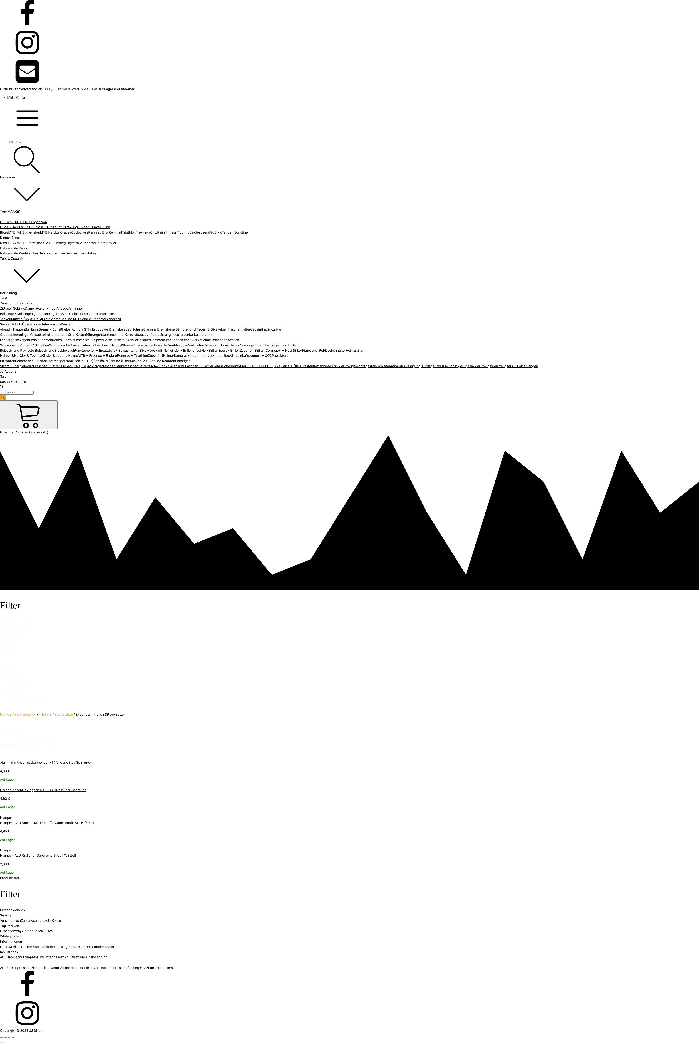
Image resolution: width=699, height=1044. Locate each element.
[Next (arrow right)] (5, 1042)
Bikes (4, 232)
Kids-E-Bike (9, 243)
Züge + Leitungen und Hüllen (276, 345)
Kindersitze (221, 355)
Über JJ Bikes (10, 947)
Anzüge (62, 308)
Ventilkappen (178, 345)
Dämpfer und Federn (191, 329)
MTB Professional (31, 243)
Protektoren (51, 319)
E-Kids (105, 227)
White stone (9, 936)
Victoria (27, 931)
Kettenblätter (65, 335)
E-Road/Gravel (89, 227)
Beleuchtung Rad (13, 350)
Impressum (34, 957)
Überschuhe (31, 324)
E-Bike (212, 329)
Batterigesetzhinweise (60, 957)
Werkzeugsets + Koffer (508, 366)
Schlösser (101, 361)
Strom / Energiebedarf (17, 366)
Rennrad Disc (98, 232)
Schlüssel (441, 366)
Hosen (110, 314)
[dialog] (349, 900)
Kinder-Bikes (10, 238)
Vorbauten (196, 345)
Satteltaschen (149, 366)
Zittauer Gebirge (12, 308)
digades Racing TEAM (48, 314)
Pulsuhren (7, 361)
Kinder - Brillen (181, 350)
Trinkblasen (168, 366)
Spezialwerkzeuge (477, 366)
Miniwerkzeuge (344, 366)
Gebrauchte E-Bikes (81, 253)
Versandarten (10, 920)
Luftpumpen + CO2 (257, 355)
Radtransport (56, 361)
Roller (112, 243)
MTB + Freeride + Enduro (97, 355)
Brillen (165, 350)
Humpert (7, 818)
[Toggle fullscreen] (9, 1037)
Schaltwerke (191, 340)
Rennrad (115, 232)
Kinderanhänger (199, 355)
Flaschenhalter (239, 329)
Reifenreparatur (393, 366)
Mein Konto (16, 98)
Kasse (4, 382)
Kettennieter (322, 366)
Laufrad (102, 243)
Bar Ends (32, 329)
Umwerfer (160, 345)
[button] (353, 672)
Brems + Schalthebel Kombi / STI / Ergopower (74, 329)
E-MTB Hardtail (12, 227)
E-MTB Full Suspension (29, 222)
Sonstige (241, 232)
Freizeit (70, 314)
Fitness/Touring (177, 232)
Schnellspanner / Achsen (220, 340)
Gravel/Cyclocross (74, 232)
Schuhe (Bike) (119, 361)
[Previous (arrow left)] (1, 1042)
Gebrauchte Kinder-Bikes (19, 253)
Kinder (51, 308)
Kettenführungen (89, 335)
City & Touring (31, 355)
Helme (100, 314)
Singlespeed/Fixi (201, 232)
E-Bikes (6, 222)
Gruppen (6, 335)
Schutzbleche (59, 345)
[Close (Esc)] (1, 1037)
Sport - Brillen (229, 350)
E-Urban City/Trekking (61, 227)
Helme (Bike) (10, 355)
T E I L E (45, 714)
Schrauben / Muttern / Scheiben (24, 345)
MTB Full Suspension (24, 232)
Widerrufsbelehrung (92, 957)
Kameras (180, 355)
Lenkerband (203, 335)
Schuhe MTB (70, 319)
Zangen (532, 366)
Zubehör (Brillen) (253, 350)
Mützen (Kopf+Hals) (26, 319)
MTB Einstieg (55, 243)
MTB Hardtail (50, 232)
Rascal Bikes (43, 931)
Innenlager (21, 335)
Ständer (128, 345)
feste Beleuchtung (40, 350)
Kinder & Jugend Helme (60, 355)
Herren (41, 308)
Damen (30, 308)
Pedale (34, 340)
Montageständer (368, 366)
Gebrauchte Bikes (52, 253)
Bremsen (150, 329)
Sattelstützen (123, 340)
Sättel (108, 340)
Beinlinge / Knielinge (15, 314)
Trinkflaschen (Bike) (192, 366)
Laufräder (150, 335)
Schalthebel (173, 340)
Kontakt (111, 947)
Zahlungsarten (32, 920)
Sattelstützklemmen (148, 340)
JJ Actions (8, 371)
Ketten (50, 335)
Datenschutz (16, 957)
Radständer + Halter (30, 361)
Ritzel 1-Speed (93, 340)
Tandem (228, 232)
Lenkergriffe (9, 340)
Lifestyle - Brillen (205, 350)
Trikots (16, 324)
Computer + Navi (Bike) (284, 350)
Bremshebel (166, 329)
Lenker (188, 335)
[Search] (3, 397)
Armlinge (75, 308)
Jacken (5, 319)
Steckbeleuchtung (68, 350)
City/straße (74, 243)
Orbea (4, 931)
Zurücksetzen (8, 639)
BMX (218, 232)
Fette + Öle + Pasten (297, 366)
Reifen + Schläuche (67, 340)
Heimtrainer (355, 350)
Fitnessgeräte (312, 350)
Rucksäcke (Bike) (80, 361)
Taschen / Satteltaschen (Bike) (58, 366)
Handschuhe (85, 314)
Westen (66, 324)
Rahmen (45, 340)
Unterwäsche (51, 324)
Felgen (222, 329)
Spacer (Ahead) (82, 345)
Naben (24, 340)
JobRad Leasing (55, 947)
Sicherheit (113, 319)
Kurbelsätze (134, 335)
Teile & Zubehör (24, 714)
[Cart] (29, 414)
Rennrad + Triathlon (132, 355)
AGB (3, 957)
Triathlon (129, 232)
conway (15, 931)
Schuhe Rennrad (93, 319)
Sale (3, 376)
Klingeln (236, 355)
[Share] (5, 1037)
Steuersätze (143, 345)
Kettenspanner (113, 335)
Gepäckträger (271, 329)
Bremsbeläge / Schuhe (126, 329)
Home (4, 714)
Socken (5, 324)
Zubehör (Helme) (161, 355)
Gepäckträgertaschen (98, 366)
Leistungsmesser (170, 335)
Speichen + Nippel (108, 345)
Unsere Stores (32, 947)
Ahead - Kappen (12, 329)
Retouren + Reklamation (86, 947)
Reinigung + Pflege (419, 366)
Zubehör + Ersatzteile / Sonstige (229, 345)
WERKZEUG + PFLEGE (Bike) (259, 366)
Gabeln (255, 329)
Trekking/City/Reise (150, 232)
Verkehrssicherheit (222, 366)
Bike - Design (150, 350)
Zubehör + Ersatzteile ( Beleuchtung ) (111, 350)
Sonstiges (182, 361)
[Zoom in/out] (12, 1037)
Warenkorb (17, 382)
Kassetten (37, 335)
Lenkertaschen (127, 366)
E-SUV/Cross (34, 227)
